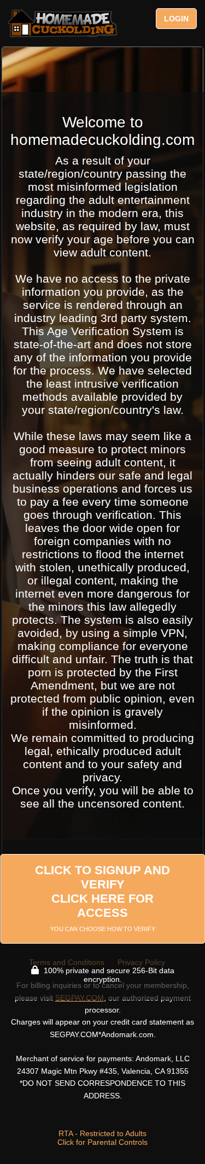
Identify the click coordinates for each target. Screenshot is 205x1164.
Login (176, 18)
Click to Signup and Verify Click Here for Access (102, 897)
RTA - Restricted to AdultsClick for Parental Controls (102, 1138)
